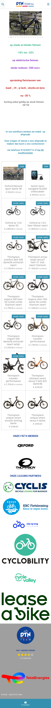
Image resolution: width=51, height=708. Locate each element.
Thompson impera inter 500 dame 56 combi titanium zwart (37, 300)
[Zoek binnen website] (2, 4)
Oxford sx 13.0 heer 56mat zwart (38, 224)
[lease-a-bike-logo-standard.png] (25, 606)
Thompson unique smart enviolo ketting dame (13, 419)
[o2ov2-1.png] (25, 524)
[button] (48, 14)
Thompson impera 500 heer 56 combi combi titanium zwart (13, 300)
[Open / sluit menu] (48, 4)
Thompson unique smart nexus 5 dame (37, 418)
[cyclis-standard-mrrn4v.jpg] (25, 487)
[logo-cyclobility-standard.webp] (25, 548)
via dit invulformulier (31, 151)
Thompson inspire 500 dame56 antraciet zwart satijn (13, 340)
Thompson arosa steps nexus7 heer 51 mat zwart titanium (37, 261)
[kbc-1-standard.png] (25, 507)
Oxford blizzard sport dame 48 (13, 187)
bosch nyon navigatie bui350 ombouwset (37, 189)
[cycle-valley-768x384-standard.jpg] (25, 578)
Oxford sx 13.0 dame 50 (13, 224)
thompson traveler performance (37, 339)
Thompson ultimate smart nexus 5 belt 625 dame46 (37, 379)
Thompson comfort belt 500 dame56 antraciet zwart (13, 261)
